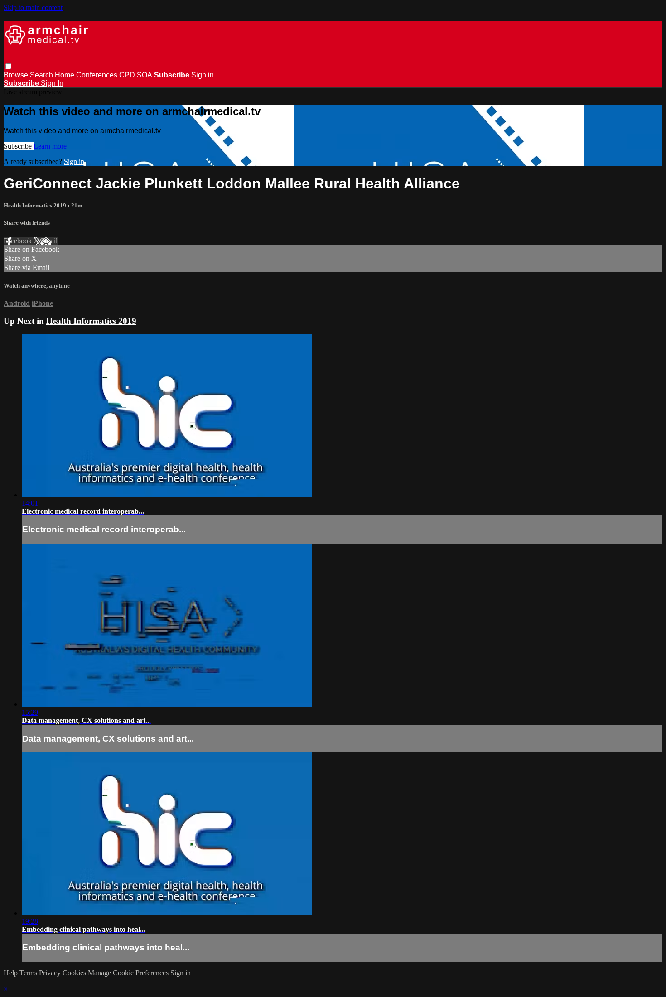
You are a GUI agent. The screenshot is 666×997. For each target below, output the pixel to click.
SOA (144, 75)
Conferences (96, 75)
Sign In (52, 83)
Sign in (202, 75)
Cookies (75, 973)
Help (11, 973)
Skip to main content (33, 7)
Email (49, 241)
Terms (29, 973)
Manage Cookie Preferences (129, 973)
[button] (8, 66)
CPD (127, 75)
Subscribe (19, 146)
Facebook (19, 241)
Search (42, 75)
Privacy (51, 973)
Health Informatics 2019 (36, 205)
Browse (17, 75)
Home (64, 75)
